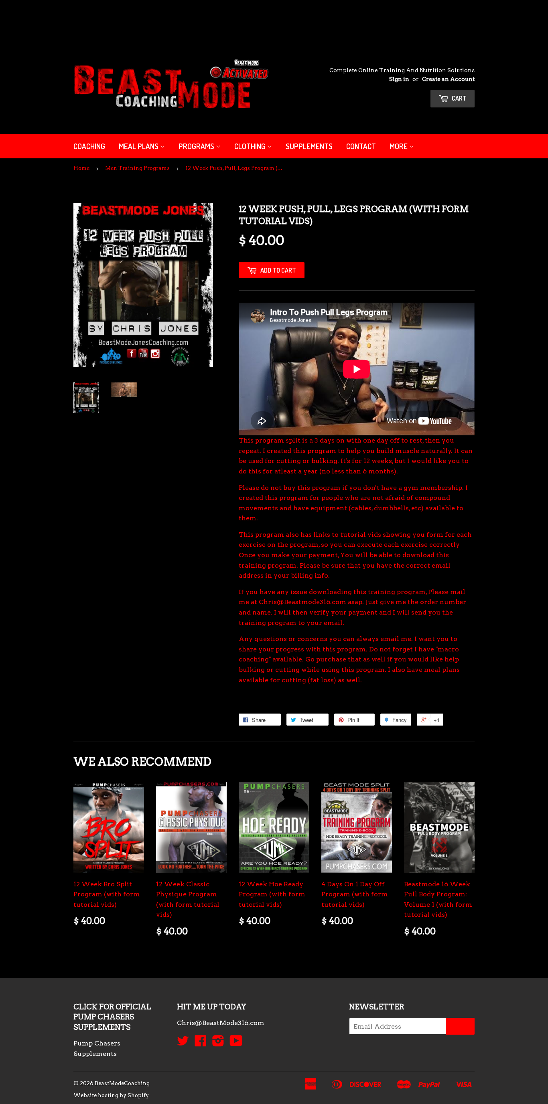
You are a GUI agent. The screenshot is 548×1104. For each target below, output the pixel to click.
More (399, 146)
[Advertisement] (146, 18)
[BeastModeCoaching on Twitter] (183, 1043)
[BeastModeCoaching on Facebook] (201, 1043)
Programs (197, 146)
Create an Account (448, 79)
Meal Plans (139, 146)
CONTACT (361, 146)
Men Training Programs (137, 168)
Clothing (250, 146)
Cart (459, 98)
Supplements (309, 146)
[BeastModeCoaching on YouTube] (236, 1043)
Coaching (89, 146)
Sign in (399, 79)
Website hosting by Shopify (111, 1095)
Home (81, 168)
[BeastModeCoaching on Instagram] (218, 1043)
